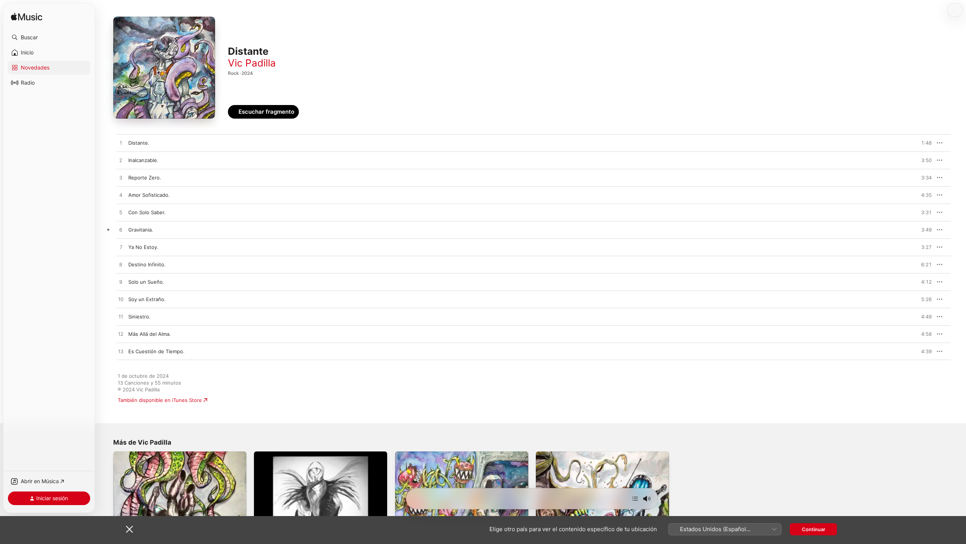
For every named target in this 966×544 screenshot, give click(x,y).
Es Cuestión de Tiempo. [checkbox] (156, 351)
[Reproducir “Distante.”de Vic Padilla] (120, 143)
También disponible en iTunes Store (160, 400)
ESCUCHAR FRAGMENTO (909, 143)
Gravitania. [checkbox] (140, 230)
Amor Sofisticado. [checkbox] (149, 195)
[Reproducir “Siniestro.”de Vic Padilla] (120, 317)
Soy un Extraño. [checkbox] (147, 299)
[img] (26, 17)
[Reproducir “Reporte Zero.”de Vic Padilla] (120, 178)
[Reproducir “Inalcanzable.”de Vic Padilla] (120, 160)
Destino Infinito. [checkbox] (147, 264)
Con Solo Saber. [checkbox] (147, 212)
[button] (49, 37)
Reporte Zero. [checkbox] (144, 178)
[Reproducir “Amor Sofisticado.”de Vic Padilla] (120, 195)
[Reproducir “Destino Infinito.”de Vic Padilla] (120, 264)
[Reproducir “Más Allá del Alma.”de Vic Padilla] (120, 334)
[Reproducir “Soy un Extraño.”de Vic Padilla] (120, 299)
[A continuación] (635, 498)
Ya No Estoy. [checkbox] (143, 247)
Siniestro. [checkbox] (139, 317)
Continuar (813, 529)
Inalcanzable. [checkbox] (143, 160)
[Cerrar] (129, 529)
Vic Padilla (252, 63)
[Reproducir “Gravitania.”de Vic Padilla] (120, 230)
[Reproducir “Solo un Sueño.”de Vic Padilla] (120, 282)
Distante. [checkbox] (138, 143)
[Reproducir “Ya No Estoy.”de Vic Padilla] (120, 247)
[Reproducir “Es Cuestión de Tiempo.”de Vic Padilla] (120, 351)
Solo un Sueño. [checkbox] (146, 282)
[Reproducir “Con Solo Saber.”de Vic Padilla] (120, 212)
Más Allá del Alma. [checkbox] (149, 334)
